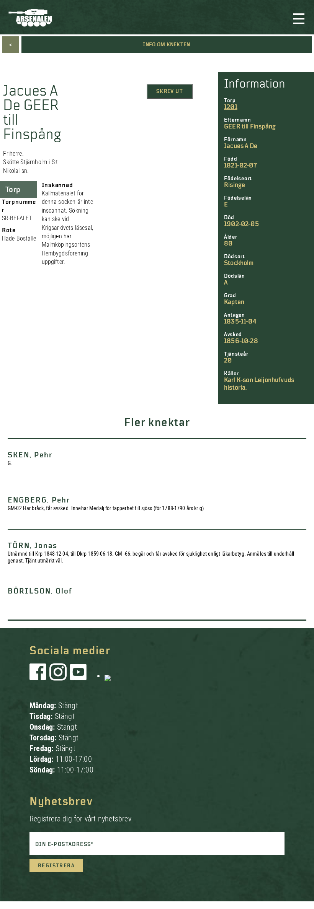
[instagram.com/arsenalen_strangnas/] (58, 676)
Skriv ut (169, 91)
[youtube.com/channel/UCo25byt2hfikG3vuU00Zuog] (78, 676)
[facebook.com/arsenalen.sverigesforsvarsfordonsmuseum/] (39, 676)
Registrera (56, 866)
